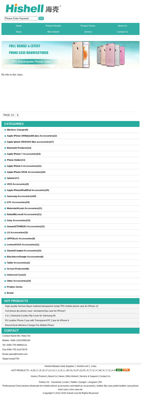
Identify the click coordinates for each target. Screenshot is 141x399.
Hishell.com (82, 366)
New (19, 38)
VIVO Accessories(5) (18, 184)
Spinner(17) (13, 178)
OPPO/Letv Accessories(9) (21, 238)
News (19, 32)
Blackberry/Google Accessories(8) (25, 256)
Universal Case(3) (16, 275)
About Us (122, 26)
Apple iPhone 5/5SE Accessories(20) (26, 172)
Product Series (88, 26)
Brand (10, 293)
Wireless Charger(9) (17, 130)
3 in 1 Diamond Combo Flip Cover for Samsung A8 (30, 315)
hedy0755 (14, 358)
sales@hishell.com (18, 354)
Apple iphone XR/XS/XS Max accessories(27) (30, 142)
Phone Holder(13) (16, 160)
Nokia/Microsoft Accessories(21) (24, 214)
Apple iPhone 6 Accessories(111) (24, 166)
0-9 (113, 370)
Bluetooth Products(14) (19, 148)
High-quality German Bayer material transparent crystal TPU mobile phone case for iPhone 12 (51, 306)
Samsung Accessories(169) (21, 196)
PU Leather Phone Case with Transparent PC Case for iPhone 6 (37, 320)
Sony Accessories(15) (18, 220)
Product (43, 376)
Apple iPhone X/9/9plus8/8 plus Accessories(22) (32, 136)
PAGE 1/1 (8, 115)
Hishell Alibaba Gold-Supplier (59, 366)
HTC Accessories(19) (18, 202)
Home (19, 26)
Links (93, 366)
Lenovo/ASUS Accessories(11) (23, 244)
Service (88, 32)
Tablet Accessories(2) (18, 262)
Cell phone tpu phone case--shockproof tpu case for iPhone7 (35, 311)
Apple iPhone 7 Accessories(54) (24, 154)
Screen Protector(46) (18, 269)
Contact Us (122, 32)
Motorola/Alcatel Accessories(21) (24, 208)
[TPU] (70, 68)
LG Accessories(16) (17, 232)
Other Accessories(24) (19, 281)
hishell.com (72, 393)
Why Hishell (53, 32)
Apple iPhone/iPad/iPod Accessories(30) (28, 190)
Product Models (53, 26)
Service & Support (89, 376)
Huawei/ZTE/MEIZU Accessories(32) (26, 226)
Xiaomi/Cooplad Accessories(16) (24, 250)
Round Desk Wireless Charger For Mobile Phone (29, 325)
